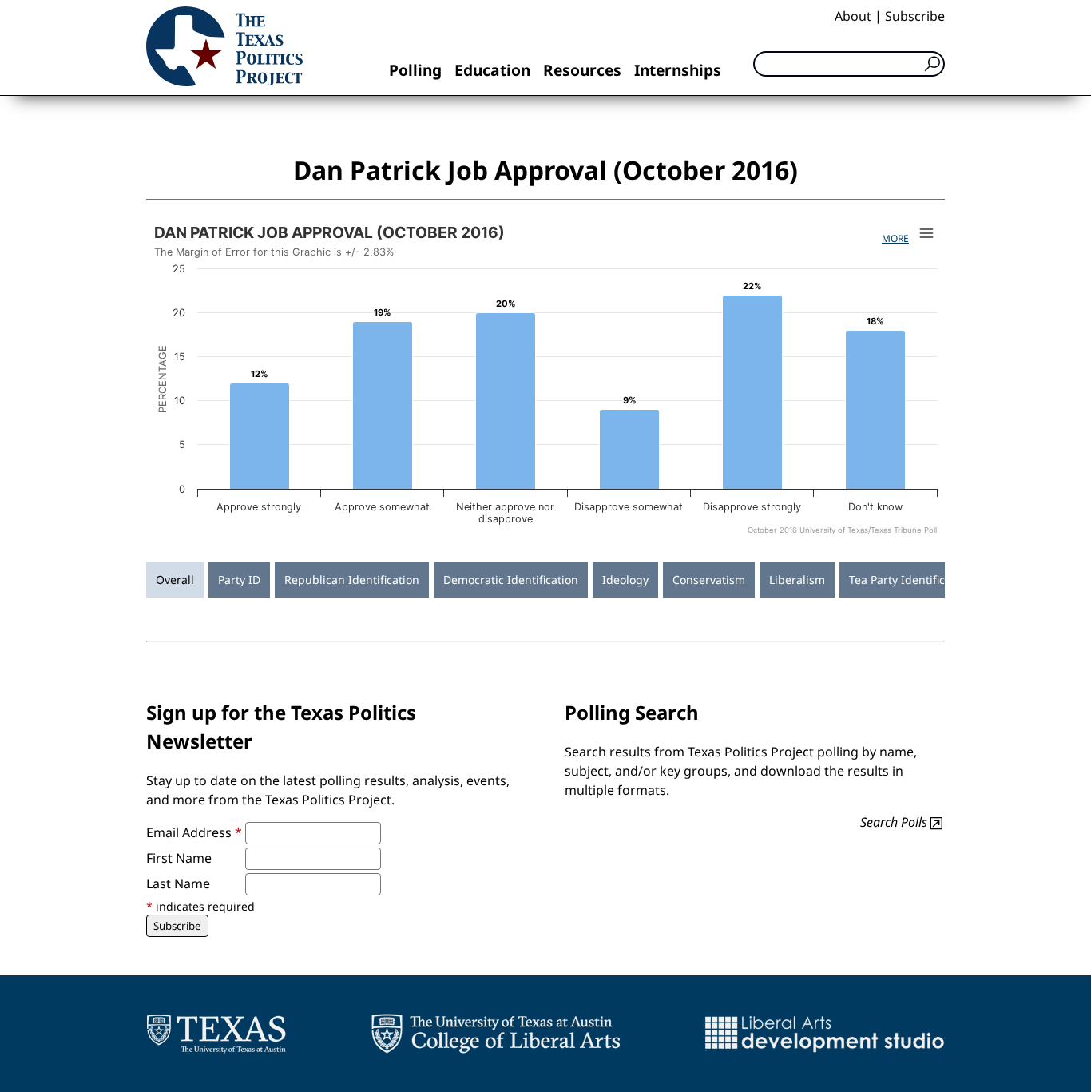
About (853, 16)
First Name (179, 858)
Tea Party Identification (910, 579)
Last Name (178, 883)
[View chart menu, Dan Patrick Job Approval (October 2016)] (926, 233)
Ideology (625, 579)
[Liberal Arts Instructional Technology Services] (824, 1034)
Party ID (239, 579)
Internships (677, 70)
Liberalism (797, 579)
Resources (582, 70)
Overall (175, 579)
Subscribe (915, 16)
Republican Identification (351, 579)
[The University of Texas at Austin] (216, 1034)
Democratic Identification (510, 579)
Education (492, 70)
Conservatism (708, 579)
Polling (415, 70)
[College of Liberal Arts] (495, 1034)
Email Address (194, 832)
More (895, 238)
